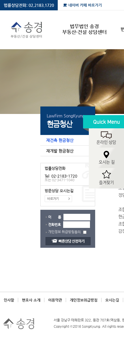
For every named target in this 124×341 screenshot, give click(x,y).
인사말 (9, 300)
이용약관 (55, 300)
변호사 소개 (31, 300)
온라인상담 (103, 131)
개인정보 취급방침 (61, 232)
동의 (78, 232)
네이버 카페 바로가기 (84, 5)
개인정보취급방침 (83, 300)
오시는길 (112, 300)
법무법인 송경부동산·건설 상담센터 (84, 29)
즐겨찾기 (103, 178)
